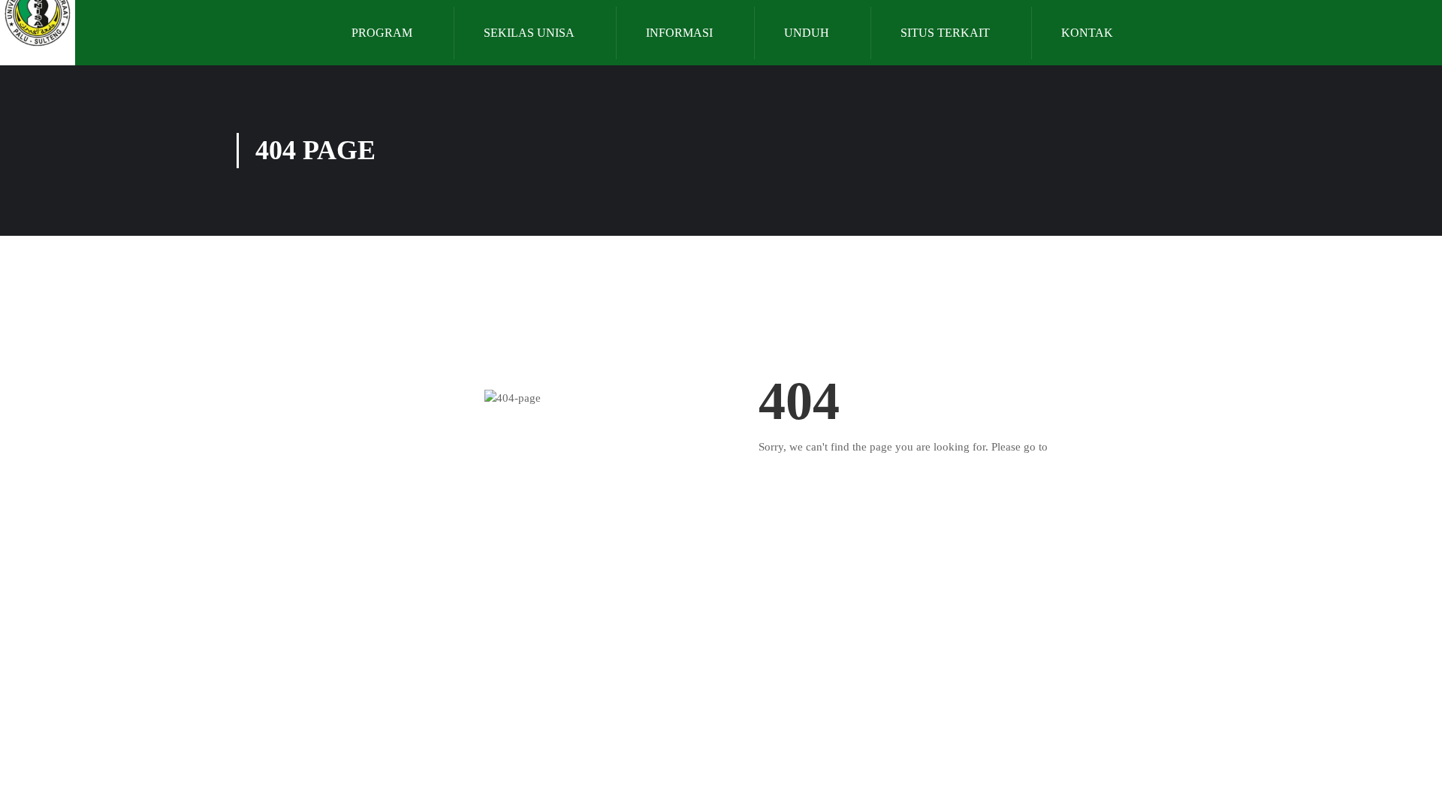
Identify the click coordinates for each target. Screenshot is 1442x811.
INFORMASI (679, 32)
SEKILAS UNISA (529, 32)
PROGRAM (381, 32)
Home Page (1078, 447)
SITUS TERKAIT (945, 32)
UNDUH (806, 32)
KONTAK (1087, 32)
